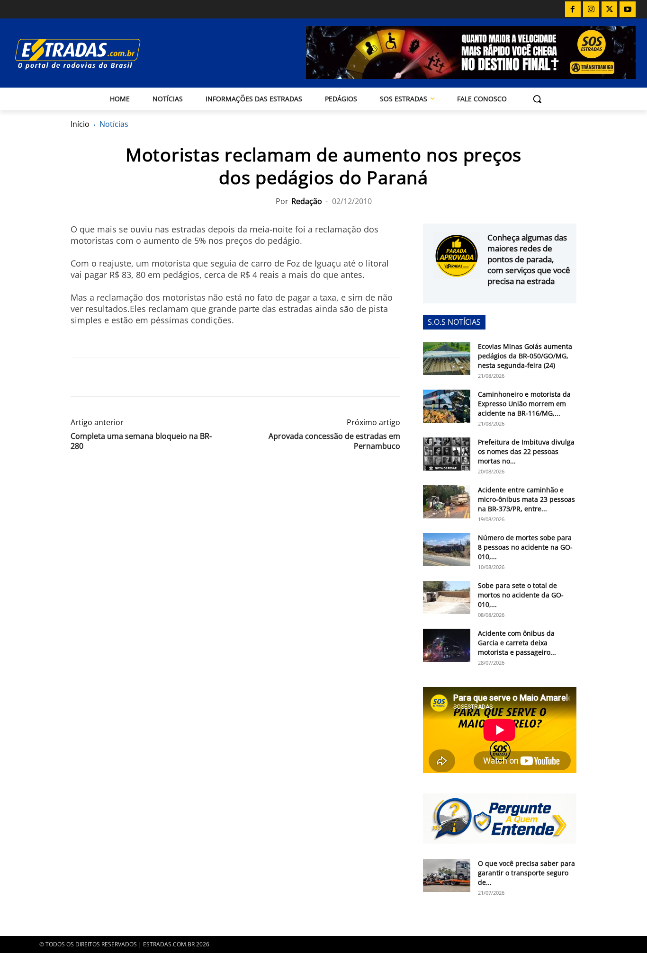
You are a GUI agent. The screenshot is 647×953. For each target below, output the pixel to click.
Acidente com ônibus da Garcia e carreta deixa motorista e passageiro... (517, 643)
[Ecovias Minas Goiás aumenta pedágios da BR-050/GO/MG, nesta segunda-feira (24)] (446, 358)
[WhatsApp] (123, 376)
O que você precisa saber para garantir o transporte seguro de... (526, 873)
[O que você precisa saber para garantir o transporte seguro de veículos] (446, 875)
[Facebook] (573, 9)
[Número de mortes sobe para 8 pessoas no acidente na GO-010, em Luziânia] (446, 549)
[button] (537, 99)
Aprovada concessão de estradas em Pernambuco (334, 441)
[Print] (167, 376)
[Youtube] (628, 9)
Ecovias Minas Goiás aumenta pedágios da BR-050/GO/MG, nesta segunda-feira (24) (525, 356)
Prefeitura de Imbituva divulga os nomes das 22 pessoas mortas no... (526, 451)
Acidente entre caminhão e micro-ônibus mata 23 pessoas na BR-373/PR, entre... (526, 499)
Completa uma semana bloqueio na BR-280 (141, 441)
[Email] (145, 376)
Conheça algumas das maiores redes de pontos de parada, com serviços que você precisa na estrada (528, 259)
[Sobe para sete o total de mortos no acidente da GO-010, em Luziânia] (446, 597)
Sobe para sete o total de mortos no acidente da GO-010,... (521, 595)
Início (80, 124)
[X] (610, 9)
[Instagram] (591, 9)
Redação (306, 201)
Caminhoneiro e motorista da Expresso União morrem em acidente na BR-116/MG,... (524, 404)
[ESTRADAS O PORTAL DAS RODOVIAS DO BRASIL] (104, 53)
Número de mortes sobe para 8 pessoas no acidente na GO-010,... (525, 547)
